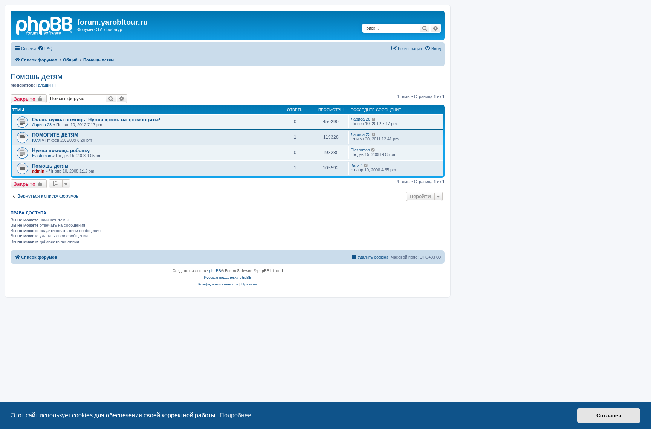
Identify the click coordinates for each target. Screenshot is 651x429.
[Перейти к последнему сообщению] (373, 119)
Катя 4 (357, 165)
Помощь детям (37, 76)
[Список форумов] (44, 24)
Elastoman (41, 155)
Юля (36, 140)
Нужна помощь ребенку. (61, 150)
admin (38, 171)
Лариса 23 (360, 134)
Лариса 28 (42, 124)
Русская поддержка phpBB (228, 277)
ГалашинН (46, 85)
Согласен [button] (608, 415)
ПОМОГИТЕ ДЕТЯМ (55, 135)
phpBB (215, 271)
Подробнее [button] (235, 415)
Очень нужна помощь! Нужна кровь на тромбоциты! (96, 119)
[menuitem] (45, 48)
